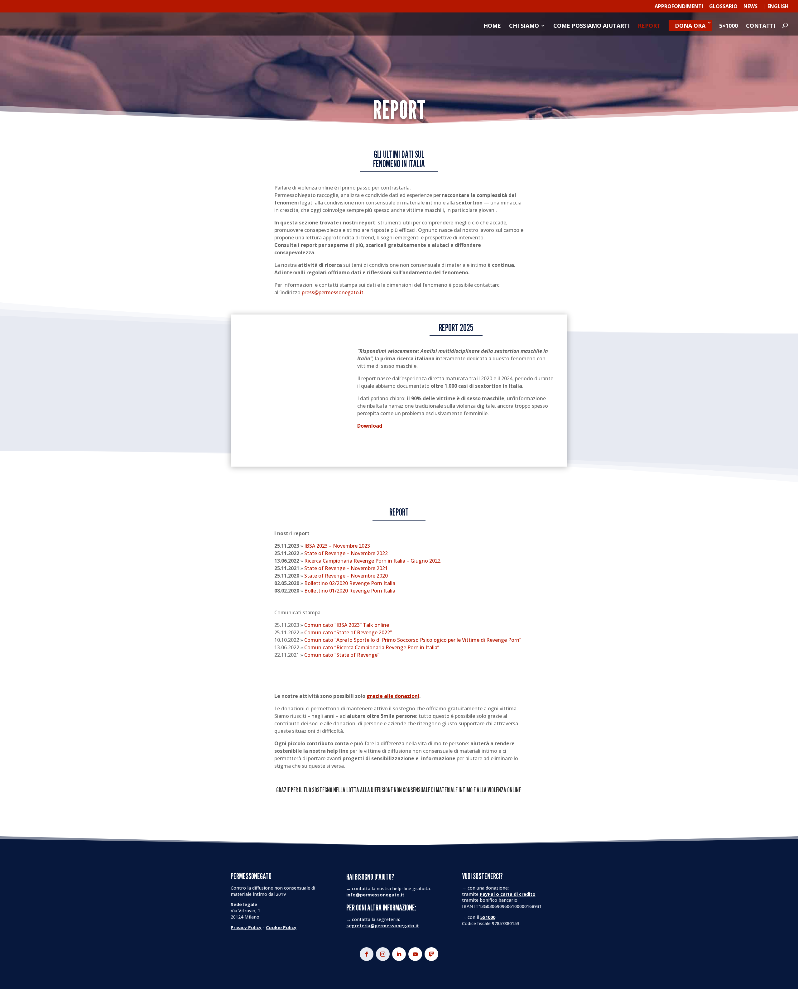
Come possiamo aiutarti (591, 26)
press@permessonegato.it (332, 292)
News (750, 7)
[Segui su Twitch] (431, 954)
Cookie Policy (281, 927)
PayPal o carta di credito (508, 894)
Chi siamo (524, 26)
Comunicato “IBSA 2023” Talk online (346, 625)
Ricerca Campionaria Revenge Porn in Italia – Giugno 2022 (372, 560)
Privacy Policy (246, 927)
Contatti (761, 26)
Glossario (723, 7)
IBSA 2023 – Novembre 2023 (337, 545)
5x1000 (487, 917)
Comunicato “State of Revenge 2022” (348, 632)
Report (649, 26)
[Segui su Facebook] (366, 954)
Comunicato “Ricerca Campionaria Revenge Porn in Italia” (371, 647)
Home (492, 26)
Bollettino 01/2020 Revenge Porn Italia (349, 590)
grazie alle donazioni (393, 696)
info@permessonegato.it (375, 895)
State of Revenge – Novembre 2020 (346, 575)
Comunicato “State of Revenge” (341, 654)
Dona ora (690, 25)
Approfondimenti (679, 7)
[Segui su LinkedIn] (399, 954)
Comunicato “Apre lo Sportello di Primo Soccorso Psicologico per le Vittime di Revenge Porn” (412, 639)
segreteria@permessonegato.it (382, 926)
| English (776, 7)
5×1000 (728, 26)
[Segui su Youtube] (415, 954)
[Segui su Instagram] (383, 954)
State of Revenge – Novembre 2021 (346, 568)
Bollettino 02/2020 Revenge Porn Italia (349, 583)
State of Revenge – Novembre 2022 (346, 553)
